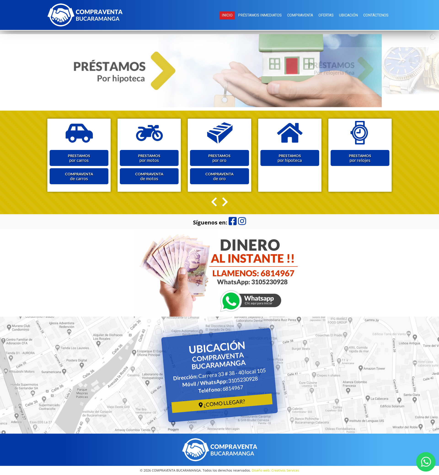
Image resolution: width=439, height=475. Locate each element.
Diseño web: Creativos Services (275, 470)
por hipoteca (290, 158)
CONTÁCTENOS (375, 15)
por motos (149, 158)
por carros (79, 158)
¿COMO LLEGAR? (223, 403)
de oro (219, 176)
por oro (219, 158)
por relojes (360, 158)
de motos (149, 176)
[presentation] (214, 202)
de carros (79, 176)
